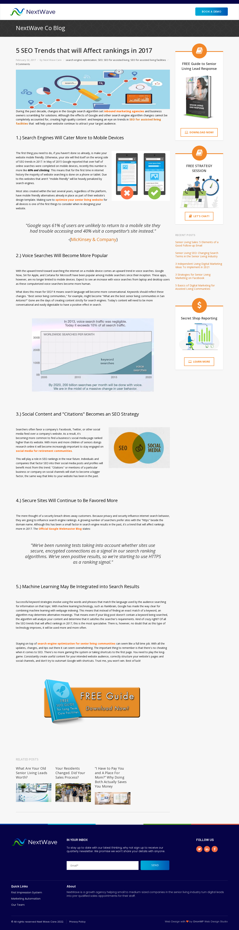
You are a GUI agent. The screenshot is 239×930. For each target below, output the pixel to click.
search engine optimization (81, 60)
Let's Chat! (201, 216)
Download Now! (202, 132)
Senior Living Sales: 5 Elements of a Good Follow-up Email (197, 243)
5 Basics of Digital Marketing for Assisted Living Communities (195, 287)
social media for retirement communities (44, 451)
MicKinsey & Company (93, 239)
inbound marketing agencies (124, 111)
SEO (100, 60)
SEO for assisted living (116, 60)
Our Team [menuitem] (18, 905)
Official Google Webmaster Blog (61, 528)
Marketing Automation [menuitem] (26, 898)
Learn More (201, 361)
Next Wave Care (52, 60)
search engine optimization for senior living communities (76, 643)
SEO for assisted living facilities (148, 60)
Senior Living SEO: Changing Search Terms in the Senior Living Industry (196, 254)
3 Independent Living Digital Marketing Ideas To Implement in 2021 (198, 265)
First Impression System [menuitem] (26, 892)
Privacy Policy (77, 921)
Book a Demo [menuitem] (211, 11)
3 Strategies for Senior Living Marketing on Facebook (192, 276)
